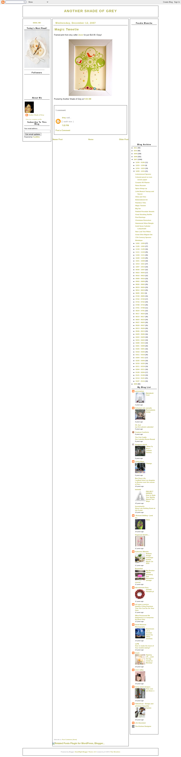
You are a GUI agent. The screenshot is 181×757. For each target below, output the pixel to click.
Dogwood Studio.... (142, 535)
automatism (139, 391)
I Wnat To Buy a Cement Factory (149, 449)
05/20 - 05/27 (140, 325)
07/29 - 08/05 (140, 296)
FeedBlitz (36, 137)
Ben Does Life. (140, 478)
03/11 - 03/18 (140, 355)
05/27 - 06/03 (140, 322)
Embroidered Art (141, 200)
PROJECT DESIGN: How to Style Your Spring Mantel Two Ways (150, 496)
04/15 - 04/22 (140, 340)
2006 (136, 384)
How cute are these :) (150, 690)
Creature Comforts (142, 432)
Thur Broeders (115, 752)
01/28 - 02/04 (140, 372)
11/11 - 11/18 (140, 252)
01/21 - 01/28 (140, 375)
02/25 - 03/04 (140, 360)
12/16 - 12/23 (140, 168)
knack (137, 653)
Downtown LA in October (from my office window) (150, 633)
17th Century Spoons (143, 237)
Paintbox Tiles (140, 203)
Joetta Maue (139, 461)
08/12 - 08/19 (140, 290)
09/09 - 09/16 (140, 278)
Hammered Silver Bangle (144, 223)
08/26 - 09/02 (140, 284)
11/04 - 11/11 (140, 255)
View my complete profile (34, 119)
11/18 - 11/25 (140, 249)
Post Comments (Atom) (69, 739)
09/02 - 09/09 (140, 281)
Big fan (138, 208)
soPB (137, 644)
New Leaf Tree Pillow (143, 231)
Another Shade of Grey (90, 11)
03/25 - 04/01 (140, 349)
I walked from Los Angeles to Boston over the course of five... (145, 482)
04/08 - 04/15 (140, 343)
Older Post (123, 139)
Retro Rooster (140, 185)
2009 (136, 153)
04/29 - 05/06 (140, 334)
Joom (80, 35)
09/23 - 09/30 (140, 272)
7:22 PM (65, 125)
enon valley (139, 670)
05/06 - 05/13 (140, 331)
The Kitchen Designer (143, 726)
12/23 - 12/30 (140, 165)
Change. (149, 463)
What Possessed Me (142, 615)
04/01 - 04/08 (140, 346)
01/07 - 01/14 (140, 381)
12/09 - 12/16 (140, 171)
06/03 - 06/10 (140, 319)
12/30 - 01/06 (140, 162)
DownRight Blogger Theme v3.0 (85, 752)
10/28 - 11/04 (140, 258)
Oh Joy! (138, 425)
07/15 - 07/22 (140, 302)
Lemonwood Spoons (143, 174)
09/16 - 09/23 (140, 275)
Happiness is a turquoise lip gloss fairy (144, 618)
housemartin (140, 506)
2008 (136, 156)
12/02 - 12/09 (140, 243)
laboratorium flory (141, 587)
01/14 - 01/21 (140, 378)
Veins (148, 520)
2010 (136, 151)
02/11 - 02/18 (140, 366)
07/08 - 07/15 (140, 305)
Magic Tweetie (140, 205)
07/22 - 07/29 (140, 299)
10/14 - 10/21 (140, 264)
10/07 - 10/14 (140, 267)
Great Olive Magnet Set (143, 234)
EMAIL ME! (37, 23)
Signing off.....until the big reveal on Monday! (150, 658)
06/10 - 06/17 (140, 316)
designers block (141, 444)
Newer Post (58, 139)
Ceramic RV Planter (142, 182)
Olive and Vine (140, 197)
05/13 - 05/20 (140, 328)
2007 (136, 159)
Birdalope (139, 240)
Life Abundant (140, 723)
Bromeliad (139, 568)
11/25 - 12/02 (140, 246)
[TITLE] (37, 67)
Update (148, 708)
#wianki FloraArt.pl (150, 590)
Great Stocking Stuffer (143, 214)
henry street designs (142, 687)
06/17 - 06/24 (140, 313)
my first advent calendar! (144, 427)
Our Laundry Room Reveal (145, 439)
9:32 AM (87, 99)
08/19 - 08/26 (140, 287)
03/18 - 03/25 (140, 352)
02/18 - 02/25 (140, 363)
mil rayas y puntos (142, 604)
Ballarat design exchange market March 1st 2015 (149, 558)
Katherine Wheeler (142, 551)
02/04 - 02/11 (140, 369)
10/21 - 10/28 (140, 261)
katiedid (138, 489)
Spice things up (141, 188)
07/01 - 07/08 (140, 308)
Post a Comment (63, 130)
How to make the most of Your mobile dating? (144, 647)
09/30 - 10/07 (140, 269)
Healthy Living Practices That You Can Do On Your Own (144, 608)
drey (64, 118)
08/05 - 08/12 (140, 293)
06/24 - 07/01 (140, 311)
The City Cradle (140, 437)
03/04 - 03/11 (140, 357)
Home (90, 139)
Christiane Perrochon (143, 220)
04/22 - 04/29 (140, 337)
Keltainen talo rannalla (143, 408)
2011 (136, 148)
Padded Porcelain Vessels (144, 211)
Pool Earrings (140, 217)
